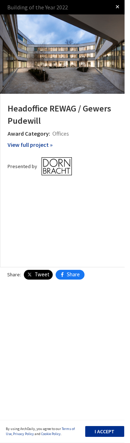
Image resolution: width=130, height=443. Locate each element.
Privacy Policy (23, 433)
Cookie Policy (51, 433)
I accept (104, 431)
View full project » (30, 144)
